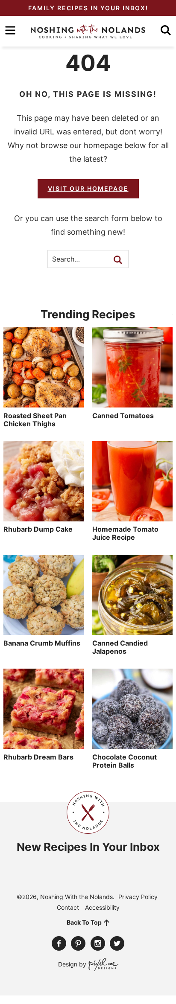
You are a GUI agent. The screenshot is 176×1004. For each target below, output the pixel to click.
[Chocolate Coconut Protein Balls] (132, 744)
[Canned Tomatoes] (132, 403)
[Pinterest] (78, 943)
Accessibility (102, 907)
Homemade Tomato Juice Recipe (125, 533)
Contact (68, 907)
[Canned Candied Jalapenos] (132, 630)
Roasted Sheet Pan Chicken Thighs (35, 419)
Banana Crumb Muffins (41, 643)
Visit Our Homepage (88, 188)
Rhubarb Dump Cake (38, 529)
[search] (165, 30)
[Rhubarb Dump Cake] (43, 517)
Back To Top (84, 922)
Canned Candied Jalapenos (120, 647)
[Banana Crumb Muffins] (43, 630)
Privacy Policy (138, 896)
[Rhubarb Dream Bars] (43, 744)
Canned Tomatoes (123, 415)
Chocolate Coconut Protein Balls (124, 761)
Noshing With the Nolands (88, 31)
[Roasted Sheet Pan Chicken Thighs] (43, 403)
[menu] (10, 30)
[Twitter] (117, 943)
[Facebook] (59, 943)
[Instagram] (98, 943)
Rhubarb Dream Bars (38, 757)
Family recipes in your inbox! (88, 8)
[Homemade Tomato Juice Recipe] (132, 517)
